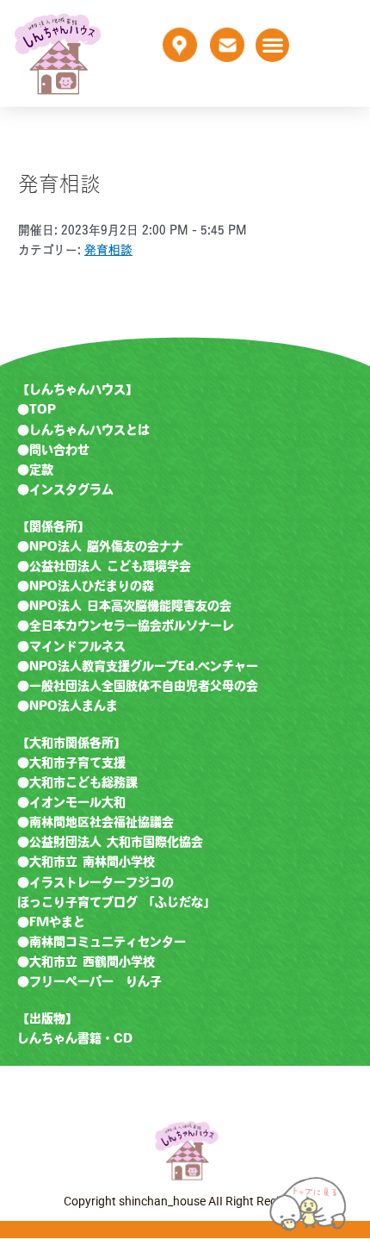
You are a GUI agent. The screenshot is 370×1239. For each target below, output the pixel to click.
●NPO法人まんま (67, 706)
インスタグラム (71, 489)
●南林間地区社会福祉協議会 (95, 822)
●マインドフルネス (71, 646)
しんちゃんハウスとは (89, 430)
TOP (42, 409)
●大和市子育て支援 (71, 762)
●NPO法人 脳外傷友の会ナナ (100, 546)
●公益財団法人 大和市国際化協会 (110, 842)
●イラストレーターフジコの (95, 882)
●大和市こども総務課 (77, 782)
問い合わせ (59, 450)
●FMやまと (51, 922)
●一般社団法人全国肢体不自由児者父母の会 (137, 686)
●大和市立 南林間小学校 (86, 862)
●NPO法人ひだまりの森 (85, 586)
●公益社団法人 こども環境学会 (104, 566)
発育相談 (108, 250)
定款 (41, 470)
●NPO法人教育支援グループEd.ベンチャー (137, 666)
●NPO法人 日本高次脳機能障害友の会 (124, 606)
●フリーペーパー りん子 (89, 981)
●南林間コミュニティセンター (101, 942)
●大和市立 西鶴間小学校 (86, 962)
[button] (272, 45)
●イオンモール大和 (71, 802)
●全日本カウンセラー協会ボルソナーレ (125, 626)
